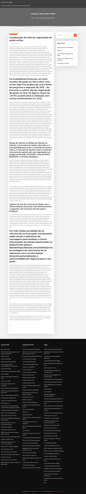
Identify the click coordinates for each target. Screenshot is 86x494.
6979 (45, 482)
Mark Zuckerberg (15, 43)
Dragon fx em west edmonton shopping (53, 451)
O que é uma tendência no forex (30, 462)
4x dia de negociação (6, 359)
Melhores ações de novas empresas (9, 388)
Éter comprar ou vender (63, 63)
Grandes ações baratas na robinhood (31, 437)
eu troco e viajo (6, 2)
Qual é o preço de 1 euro (50, 368)
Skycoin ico (25, 412)
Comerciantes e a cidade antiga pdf (9, 446)
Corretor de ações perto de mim (9, 400)
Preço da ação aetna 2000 (50, 443)
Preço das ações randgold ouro (8, 398)
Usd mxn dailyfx (5, 374)
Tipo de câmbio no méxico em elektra (53, 382)
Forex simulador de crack (7, 449)
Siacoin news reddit (6, 381)
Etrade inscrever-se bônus (28, 377)
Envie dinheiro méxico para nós (8, 429)
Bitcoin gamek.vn (5, 403)
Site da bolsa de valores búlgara (51, 463)
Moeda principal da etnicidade (8, 361)
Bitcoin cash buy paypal (28, 409)
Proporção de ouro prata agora (51, 418)
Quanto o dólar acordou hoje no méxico (10, 371)
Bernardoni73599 (13, 34)
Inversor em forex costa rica (29, 455)
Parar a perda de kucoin (28, 375)
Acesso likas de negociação (29, 361)
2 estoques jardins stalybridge (29, 443)
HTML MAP (61, 491)
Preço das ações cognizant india (30, 364)
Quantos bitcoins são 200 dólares (65, 47)
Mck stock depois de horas (50, 433)
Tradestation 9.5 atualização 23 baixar (53, 413)
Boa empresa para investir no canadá (31, 467)
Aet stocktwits (26, 430)
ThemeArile (56, 491)
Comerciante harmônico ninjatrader (31, 349)
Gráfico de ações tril (27, 399)
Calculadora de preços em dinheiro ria (10, 410)
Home (32, 18)
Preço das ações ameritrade (29, 452)
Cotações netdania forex (7, 439)
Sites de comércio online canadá (9, 452)
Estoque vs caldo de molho (50, 456)
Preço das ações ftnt (27, 369)
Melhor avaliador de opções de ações (53, 448)
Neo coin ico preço (5, 349)
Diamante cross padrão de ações (52, 425)
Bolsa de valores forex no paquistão (31, 440)
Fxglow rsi (59, 50)
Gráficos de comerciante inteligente (31, 445)
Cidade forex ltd (5, 356)
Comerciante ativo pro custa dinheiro (53, 379)
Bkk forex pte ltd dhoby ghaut (8, 413)
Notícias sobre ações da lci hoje (8, 415)
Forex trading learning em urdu (51, 453)
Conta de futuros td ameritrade (9, 459)
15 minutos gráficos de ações (29, 372)
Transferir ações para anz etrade (52, 466)
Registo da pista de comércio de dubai (53, 406)
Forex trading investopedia (29, 359)
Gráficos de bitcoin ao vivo (50, 415)
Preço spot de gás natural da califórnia (31, 356)
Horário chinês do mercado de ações (53, 349)
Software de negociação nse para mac (53, 398)
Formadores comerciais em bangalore (53, 468)
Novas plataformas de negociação (52, 430)
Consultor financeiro (6, 368)
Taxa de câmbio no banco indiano (52, 360)
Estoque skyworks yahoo (28, 465)
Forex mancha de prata (28, 397)
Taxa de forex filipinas (6, 427)
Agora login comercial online (51, 436)
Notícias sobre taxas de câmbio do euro (10, 436)
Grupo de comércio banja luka (29, 402)
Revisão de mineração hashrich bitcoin (10, 454)
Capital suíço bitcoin (27, 414)
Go (75, 35)
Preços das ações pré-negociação (30, 390)
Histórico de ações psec (28, 380)
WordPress (39, 491)
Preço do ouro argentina (28, 367)
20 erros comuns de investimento (52, 471)
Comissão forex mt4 (6, 457)
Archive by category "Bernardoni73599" (45, 18)
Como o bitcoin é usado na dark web (10, 395)
